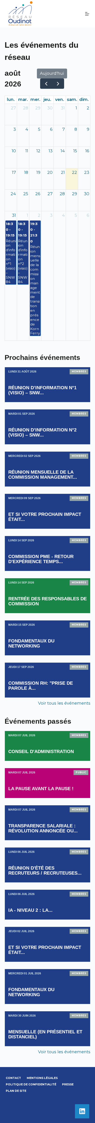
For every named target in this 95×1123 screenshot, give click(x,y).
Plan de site (16, 1090)
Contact (13, 1078)
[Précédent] (46, 83)
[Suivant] (58, 83)
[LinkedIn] (82, 1111)
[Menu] (87, 14)
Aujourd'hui (52, 73)
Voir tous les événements (64, 703)
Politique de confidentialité (31, 1084)
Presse (68, 1084)
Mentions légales (42, 1078)
